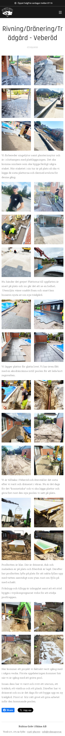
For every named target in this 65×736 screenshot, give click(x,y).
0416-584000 (33, 731)
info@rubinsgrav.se (52, 731)
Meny (60, 12)
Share (10, 710)
